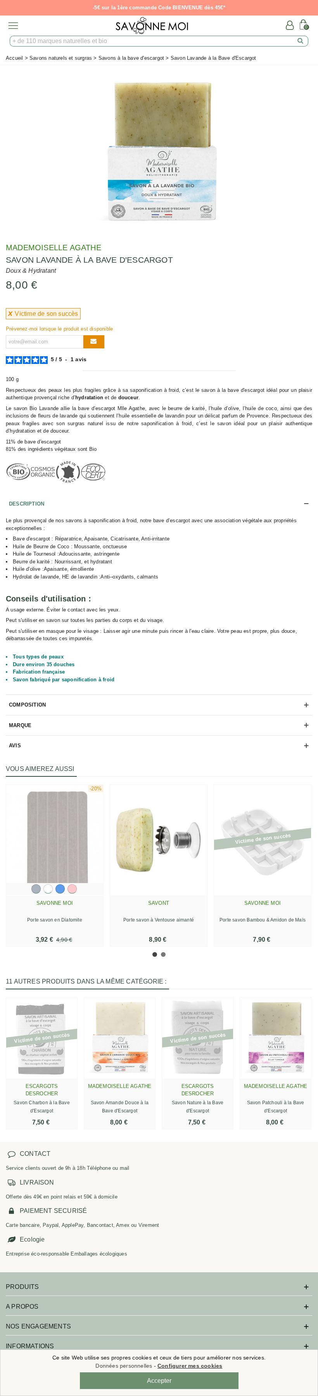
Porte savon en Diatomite (54, 920)
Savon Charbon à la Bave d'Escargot (42, 1107)
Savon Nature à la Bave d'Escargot (197, 1107)
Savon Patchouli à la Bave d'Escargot (275, 1107)
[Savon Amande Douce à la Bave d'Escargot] (119, 1038)
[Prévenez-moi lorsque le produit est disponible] (93, 341)
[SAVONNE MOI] (151, 26)
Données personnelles (123, 1366)
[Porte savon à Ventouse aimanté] (158, 840)
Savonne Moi (54, 903)
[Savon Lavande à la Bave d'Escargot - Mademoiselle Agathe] (159, 151)
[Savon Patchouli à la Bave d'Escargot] (275, 1038)
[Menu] (13, 25)
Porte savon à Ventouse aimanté (158, 920)
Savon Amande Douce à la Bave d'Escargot (120, 1107)
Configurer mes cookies (189, 1366)
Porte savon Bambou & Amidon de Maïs (262, 920)
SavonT (158, 903)
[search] (300, 41)
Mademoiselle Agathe (53, 247)
